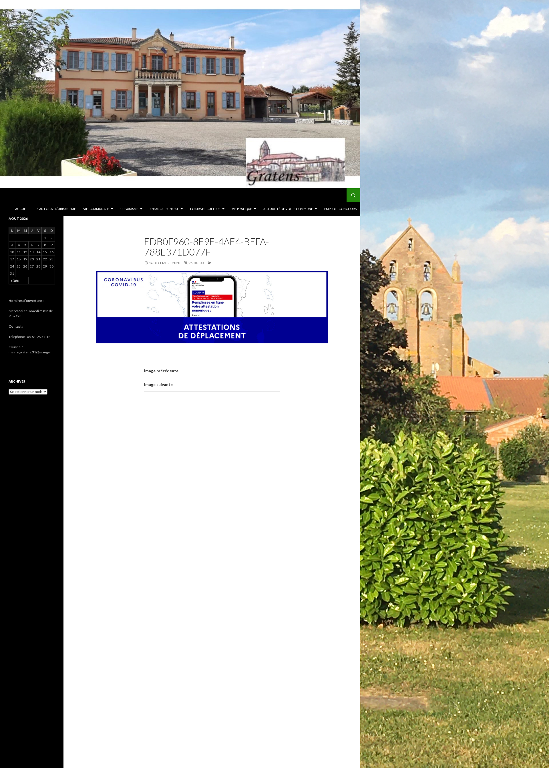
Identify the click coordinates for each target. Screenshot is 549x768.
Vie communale (96, 209)
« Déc (14, 280)
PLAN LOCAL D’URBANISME (56, 209)
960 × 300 (196, 263)
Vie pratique (242, 209)
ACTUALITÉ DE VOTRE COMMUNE (288, 209)
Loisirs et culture (205, 209)
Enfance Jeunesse (164, 209)
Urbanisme (129, 209)
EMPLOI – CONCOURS (340, 209)
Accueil (21, 209)
